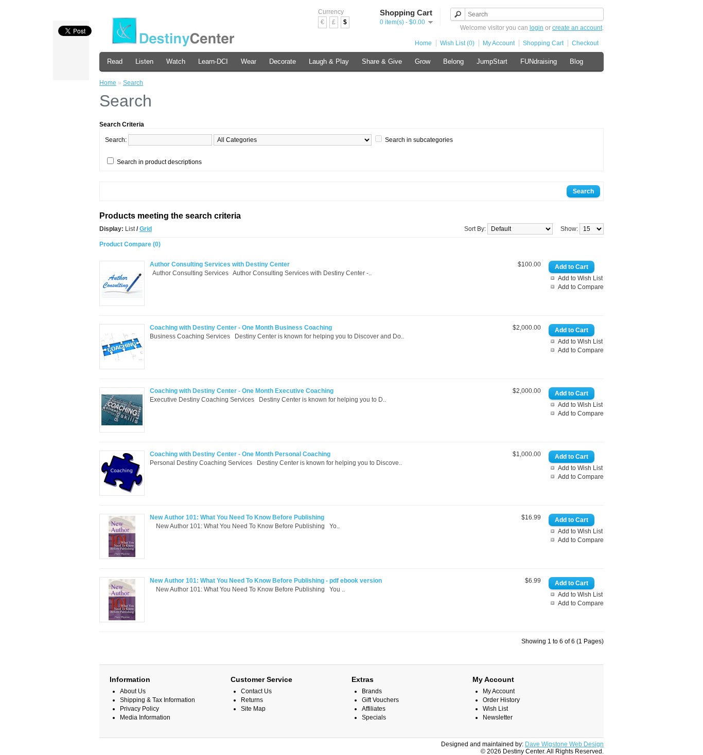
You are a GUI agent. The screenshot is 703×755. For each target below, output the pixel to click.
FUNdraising (538, 61)
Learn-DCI (213, 61)
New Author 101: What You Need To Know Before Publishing (237, 517)
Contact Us (256, 691)
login (536, 27)
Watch (175, 61)
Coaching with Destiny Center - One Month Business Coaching (241, 327)
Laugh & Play (329, 61)
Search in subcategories (419, 139)
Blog (576, 61)
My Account (499, 43)
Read (114, 61)
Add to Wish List (580, 278)
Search (133, 82)
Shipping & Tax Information (157, 700)
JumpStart (492, 61)
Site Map (253, 708)
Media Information (145, 717)
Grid (145, 228)
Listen (144, 61)
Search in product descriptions (159, 162)
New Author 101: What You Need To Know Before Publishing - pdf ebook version (266, 580)
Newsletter (498, 717)
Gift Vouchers (380, 700)
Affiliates (373, 708)
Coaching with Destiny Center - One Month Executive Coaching (241, 390)
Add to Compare (581, 287)
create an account (577, 27)
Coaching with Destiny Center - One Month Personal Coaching (240, 454)
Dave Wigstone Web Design (564, 744)
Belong (453, 61)
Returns (252, 700)
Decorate (282, 61)
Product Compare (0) (130, 244)
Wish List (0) (457, 43)
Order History (501, 700)
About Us (133, 691)
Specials (374, 717)
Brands (372, 691)
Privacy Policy (139, 708)
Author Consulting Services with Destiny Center (220, 264)
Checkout (585, 43)
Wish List (495, 708)
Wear (248, 61)
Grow (422, 61)
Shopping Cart (543, 43)
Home (423, 43)
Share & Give (382, 61)
